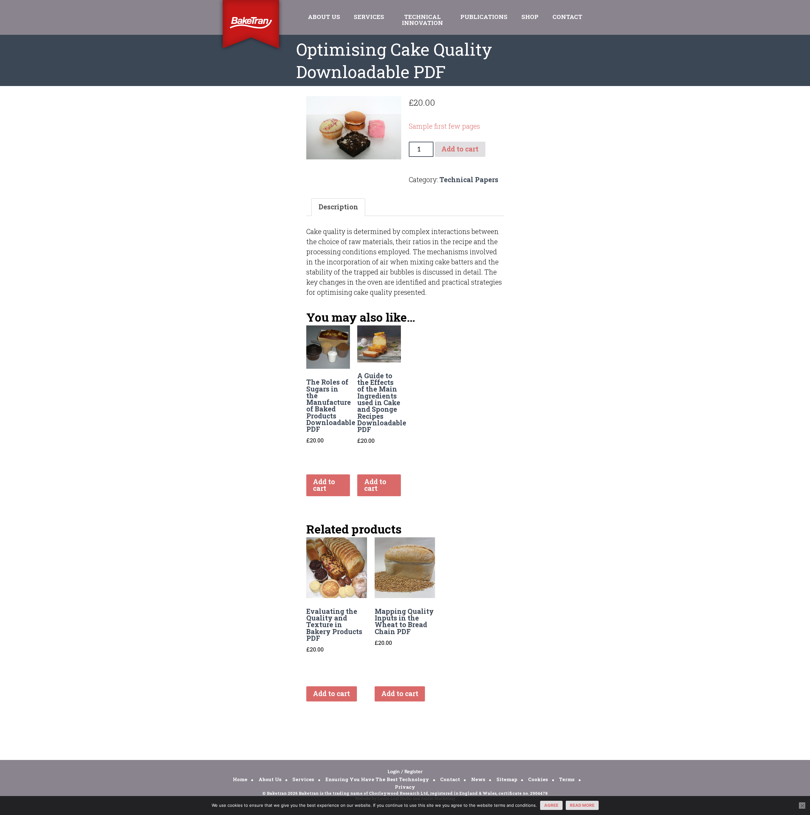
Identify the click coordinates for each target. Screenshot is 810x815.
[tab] (338, 207)
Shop (530, 17)
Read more (582, 805)
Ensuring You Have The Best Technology (377, 779)
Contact (567, 17)
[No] (802, 805)
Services (369, 17)
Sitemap (506, 779)
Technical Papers (468, 179)
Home (240, 779)
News (478, 779)
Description (338, 206)
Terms (567, 779)
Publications (484, 17)
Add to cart (459, 149)
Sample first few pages (444, 126)
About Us (324, 17)
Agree (551, 805)
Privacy (405, 787)
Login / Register (405, 771)
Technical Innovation (422, 20)
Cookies (538, 779)
